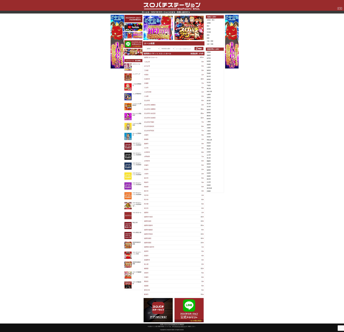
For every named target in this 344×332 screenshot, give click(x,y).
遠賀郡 (173, 285)
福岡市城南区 (173, 230)
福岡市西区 (173, 242)
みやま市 (173, 66)
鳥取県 (209, 143)
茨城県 (209, 73)
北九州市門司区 (173, 130)
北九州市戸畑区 (173, 122)
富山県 (209, 103)
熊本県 (209, 179)
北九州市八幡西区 (173, 109)
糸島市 (173, 273)
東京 (208, 26)
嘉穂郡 (173, 139)
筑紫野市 (173, 260)
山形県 (209, 67)
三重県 (209, 121)
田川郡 (173, 204)
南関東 (209, 29)
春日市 (173, 178)
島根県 (209, 146)
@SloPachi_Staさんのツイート (133, 292)
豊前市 (173, 281)
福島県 (209, 70)
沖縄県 (209, 191)
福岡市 (173, 212)
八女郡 (173, 96)
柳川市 (173, 191)
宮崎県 (209, 185)
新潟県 (209, 100)
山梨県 (209, 94)
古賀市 (173, 135)
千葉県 (209, 85)
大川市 (173, 148)
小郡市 (173, 173)
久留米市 (173, 79)
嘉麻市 (173, 143)
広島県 (209, 152)
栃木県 (209, 76)
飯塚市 (173, 294)
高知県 (209, 167)
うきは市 (173, 61)
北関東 (209, 23)
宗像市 (173, 165)
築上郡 (173, 264)
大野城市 (173, 156)
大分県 (209, 182)
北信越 (209, 32)
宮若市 (173, 169)
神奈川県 (209, 91)
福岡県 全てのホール (173, 57)
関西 (208, 38)
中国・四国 (210, 41)
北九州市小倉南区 (173, 118)
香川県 (209, 158)
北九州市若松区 (173, 126)
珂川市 (173, 195)
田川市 (173, 199)
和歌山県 (209, 140)
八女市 (173, 87)
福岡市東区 (173, 238)
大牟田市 (173, 152)
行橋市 (173, 277)
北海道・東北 (210, 20)
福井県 (209, 109)
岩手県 (209, 58)
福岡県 (209, 170)
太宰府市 (173, 161)
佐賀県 (209, 173)
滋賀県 (209, 124)
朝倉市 (173, 182)
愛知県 (209, 115)
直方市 (173, 208)
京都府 (209, 127)
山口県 (209, 155)
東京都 (209, 88)
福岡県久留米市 (173, 247)
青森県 (209, 55)
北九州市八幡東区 (173, 105)
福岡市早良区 (173, 234)
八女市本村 (173, 92)
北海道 (209, 52)
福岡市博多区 (173, 225)
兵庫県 (209, 133)
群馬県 (209, 79)
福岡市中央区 (173, 217)
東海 (208, 35)
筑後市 (173, 255)
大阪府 (209, 130)
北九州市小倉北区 (173, 113)
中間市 (173, 74)
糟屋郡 (173, 268)
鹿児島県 (209, 188)
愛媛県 (209, 161)
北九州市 (173, 100)
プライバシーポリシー (180, 326)
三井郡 (173, 70)
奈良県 (209, 136)
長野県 (209, 97)
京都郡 (173, 83)
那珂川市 (173, 290)
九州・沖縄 (210, 44)
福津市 (173, 251)
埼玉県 (209, 82)
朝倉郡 (173, 186)
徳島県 (209, 164)
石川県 (209, 106)
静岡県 (209, 112)
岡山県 (209, 149)
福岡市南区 (173, 221)
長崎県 (209, 176)
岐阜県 (209, 118)
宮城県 (209, 64)
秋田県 (209, 61)
